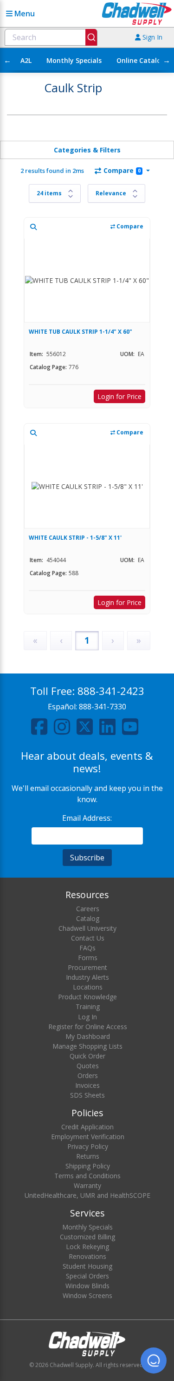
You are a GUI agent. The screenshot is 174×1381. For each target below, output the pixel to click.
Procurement (87, 967)
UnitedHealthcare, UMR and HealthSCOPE (87, 1195)
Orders (87, 1075)
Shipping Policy (87, 1165)
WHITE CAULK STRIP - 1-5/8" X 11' (75, 538)
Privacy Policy (87, 1146)
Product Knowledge (87, 996)
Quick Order (87, 1055)
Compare (122, 170)
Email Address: (87, 818)
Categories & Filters (87, 149)
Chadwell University (87, 928)
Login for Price (119, 396)
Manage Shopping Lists (87, 1046)
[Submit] (91, 37)
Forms (87, 957)
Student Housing (87, 1266)
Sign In (151, 37)
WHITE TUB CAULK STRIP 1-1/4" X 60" (80, 332)
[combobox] (51, 37)
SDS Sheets (87, 1095)
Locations (88, 987)
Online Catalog (140, 60)
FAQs (87, 947)
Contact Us (87, 938)
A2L (26, 60)
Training (88, 1006)
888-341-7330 (102, 706)
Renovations (87, 1256)
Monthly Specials (74, 60)
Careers (87, 908)
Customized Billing (87, 1236)
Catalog (87, 918)
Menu (24, 13)
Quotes (88, 1065)
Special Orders (87, 1275)
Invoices (87, 1085)
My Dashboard (87, 1036)
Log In (87, 1016)
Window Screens (87, 1295)
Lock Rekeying (87, 1246)
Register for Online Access (87, 1026)
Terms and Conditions (87, 1175)
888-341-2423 (110, 691)
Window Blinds (87, 1285)
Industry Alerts (87, 977)
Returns (87, 1156)
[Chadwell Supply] (137, 12)
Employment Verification (87, 1136)
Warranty (87, 1185)
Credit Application (87, 1126)
